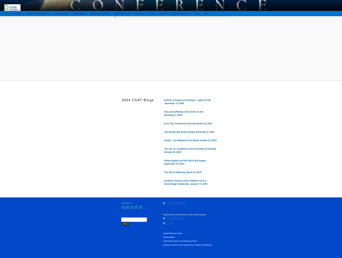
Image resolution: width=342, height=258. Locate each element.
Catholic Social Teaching (122, 13)
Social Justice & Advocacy (100, 13)
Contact (206, 13)
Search (125, 224)
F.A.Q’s (197, 13)
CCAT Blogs (139, 13)
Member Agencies (79, 13)
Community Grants (61, 13)
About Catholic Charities (13, 13)
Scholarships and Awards (181, 13)
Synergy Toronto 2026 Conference (38, 13)
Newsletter (163, 13)
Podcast (151, 13)
